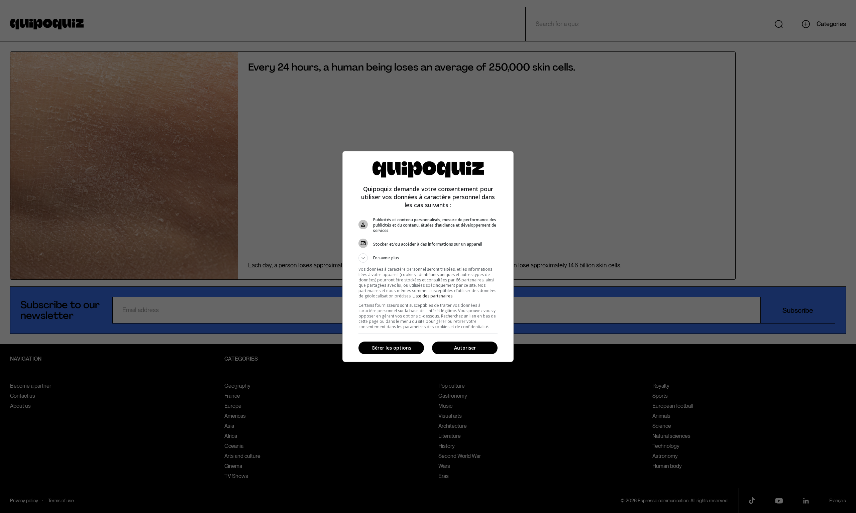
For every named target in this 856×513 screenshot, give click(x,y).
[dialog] (428, 256)
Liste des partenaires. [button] (433, 296)
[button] (428, 258)
